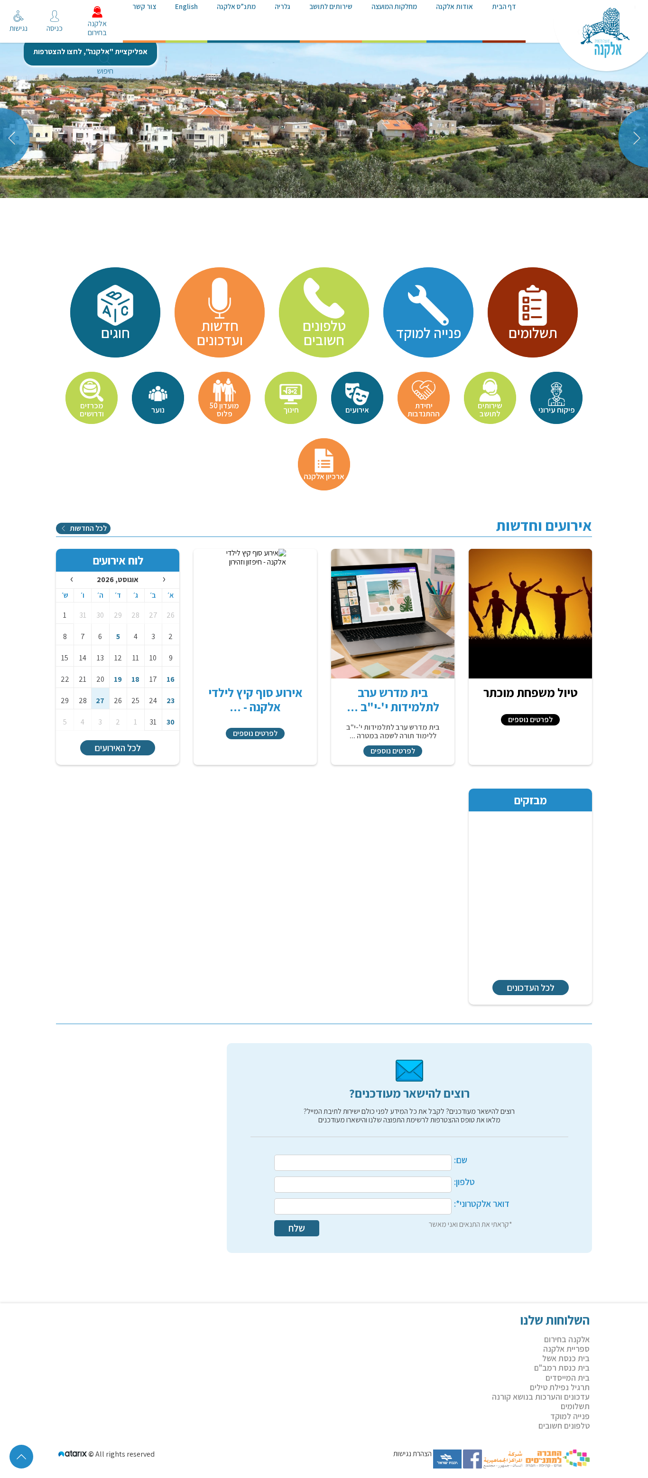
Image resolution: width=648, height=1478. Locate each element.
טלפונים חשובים (564, 1425)
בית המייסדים (568, 1377)
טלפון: (464, 1182)
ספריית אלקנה (566, 1348)
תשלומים (575, 1406)
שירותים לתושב (330, 6)
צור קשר (144, 6)
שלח (296, 1228)
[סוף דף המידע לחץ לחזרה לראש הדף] (21, 1457)
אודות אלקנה (454, 6)
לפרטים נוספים (530, 720)
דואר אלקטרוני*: (481, 1204)
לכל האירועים (117, 748)
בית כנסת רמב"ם (562, 1367)
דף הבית (504, 6)
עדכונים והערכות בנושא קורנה (541, 1396)
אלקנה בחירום (567, 1339)
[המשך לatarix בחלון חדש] (73, 1454)
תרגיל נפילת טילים (560, 1387)
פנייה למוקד (570, 1416)
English (186, 6)
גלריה (282, 6)
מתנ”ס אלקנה (236, 6)
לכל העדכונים (531, 987)
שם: (460, 1160)
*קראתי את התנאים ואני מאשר (470, 1224)
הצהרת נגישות (412, 1454)
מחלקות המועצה (394, 6)
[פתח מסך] (14, 23)
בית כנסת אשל (566, 1358)
